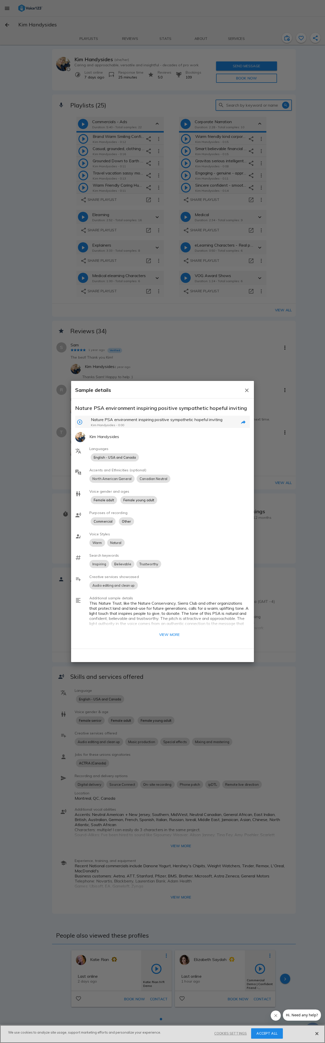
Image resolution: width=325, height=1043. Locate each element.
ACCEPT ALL (266, 1033)
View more (169, 634)
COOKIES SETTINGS (230, 1033)
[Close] (316, 1033)
